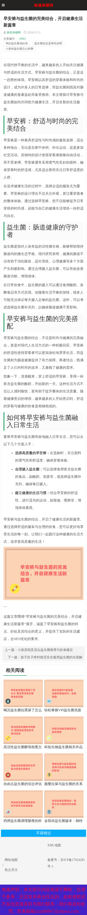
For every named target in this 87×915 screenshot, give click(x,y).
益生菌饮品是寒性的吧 (48, 43)
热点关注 (11, 870)
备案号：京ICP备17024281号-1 (66, 863)
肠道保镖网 (14, 32)
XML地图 (54, 845)
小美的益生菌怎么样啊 (19, 48)
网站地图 (11, 860)
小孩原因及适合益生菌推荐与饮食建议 (45, 650)
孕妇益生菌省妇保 (17, 43)
